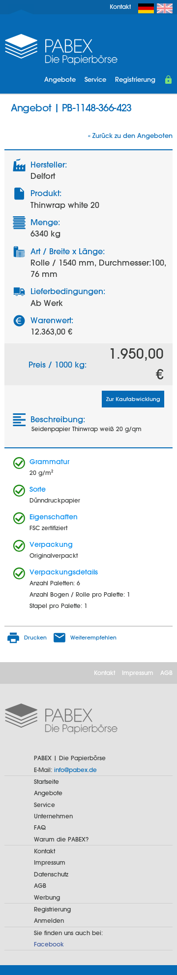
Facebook (49, 944)
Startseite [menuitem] (46, 781)
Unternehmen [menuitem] (53, 816)
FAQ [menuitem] (40, 827)
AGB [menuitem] (166, 672)
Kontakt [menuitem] (120, 6)
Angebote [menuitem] (60, 79)
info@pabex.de (75, 769)
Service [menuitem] (95, 79)
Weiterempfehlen (93, 637)
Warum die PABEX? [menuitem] (61, 839)
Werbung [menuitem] (47, 897)
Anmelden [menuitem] (49, 920)
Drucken (35, 637)
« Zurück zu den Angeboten (130, 135)
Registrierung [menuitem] (135, 79)
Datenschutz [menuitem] (51, 874)
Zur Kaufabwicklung (133, 399)
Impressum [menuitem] (137, 672)
